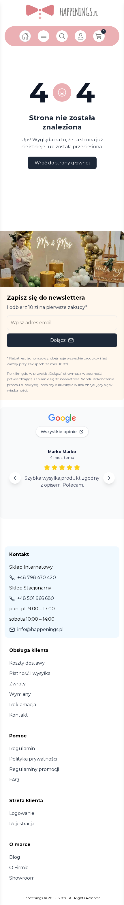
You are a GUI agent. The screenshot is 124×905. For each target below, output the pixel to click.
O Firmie (19, 867)
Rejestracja (21, 823)
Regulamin (22, 748)
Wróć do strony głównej (62, 163)
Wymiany (20, 694)
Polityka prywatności (33, 759)
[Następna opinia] (109, 478)
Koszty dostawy (27, 663)
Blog (14, 857)
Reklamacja (22, 704)
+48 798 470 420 (36, 577)
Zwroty (17, 684)
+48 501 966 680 (35, 598)
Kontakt (18, 715)
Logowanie (21, 813)
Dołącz (58, 340)
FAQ (14, 779)
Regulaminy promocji (34, 769)
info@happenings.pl (40, 629)
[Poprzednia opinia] (15, 478)
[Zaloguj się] (80, 36)
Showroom (22, 878)
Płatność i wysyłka (29, 673)
